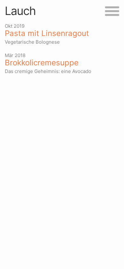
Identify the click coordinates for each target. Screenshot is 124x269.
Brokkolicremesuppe (42, 62)
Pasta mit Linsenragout (47, 33)
